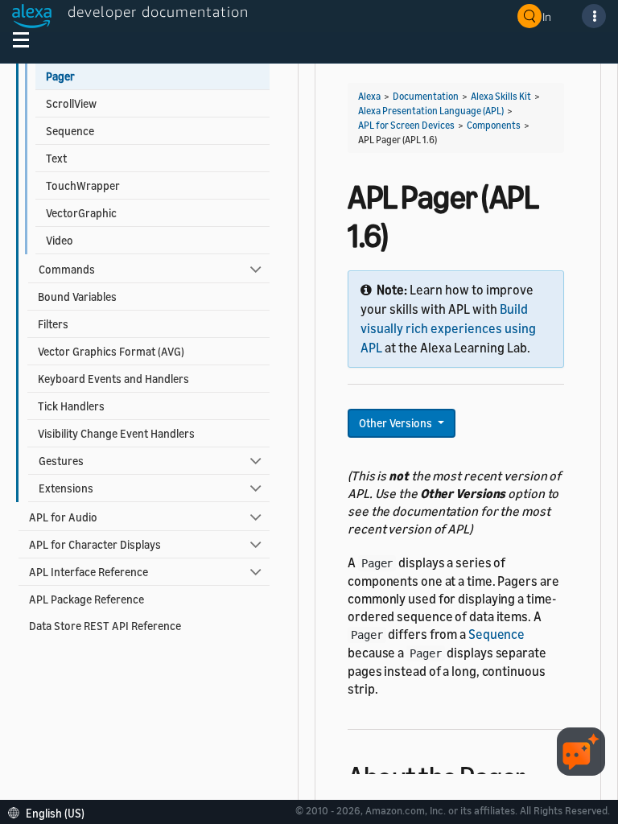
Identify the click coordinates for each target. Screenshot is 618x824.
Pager (60, 76)
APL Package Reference (86, 599)
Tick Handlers (71, 406)
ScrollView (71, 103)
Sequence (70, 131)
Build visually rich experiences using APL (448, 328)
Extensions (66, 488)
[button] (50, 811)
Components (494, 125)
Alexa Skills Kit (501, 96)
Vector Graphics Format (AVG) (111, 351)
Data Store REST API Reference (105, 625)
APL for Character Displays (95, 544)
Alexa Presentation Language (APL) (431, 111)
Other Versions (397, 423)
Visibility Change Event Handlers (116, 433)
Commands (67, 269)
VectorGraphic (81, 213)
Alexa (369, 96)
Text (56, 158)
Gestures (61, 461)
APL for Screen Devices (406, 125)
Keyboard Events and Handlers (113, 378)
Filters (53, 324)
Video (59, 240)
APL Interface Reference (88, 572)
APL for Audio (63, 517)
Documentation (426, 96)
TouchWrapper (83, 185)
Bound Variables (77, 296)
